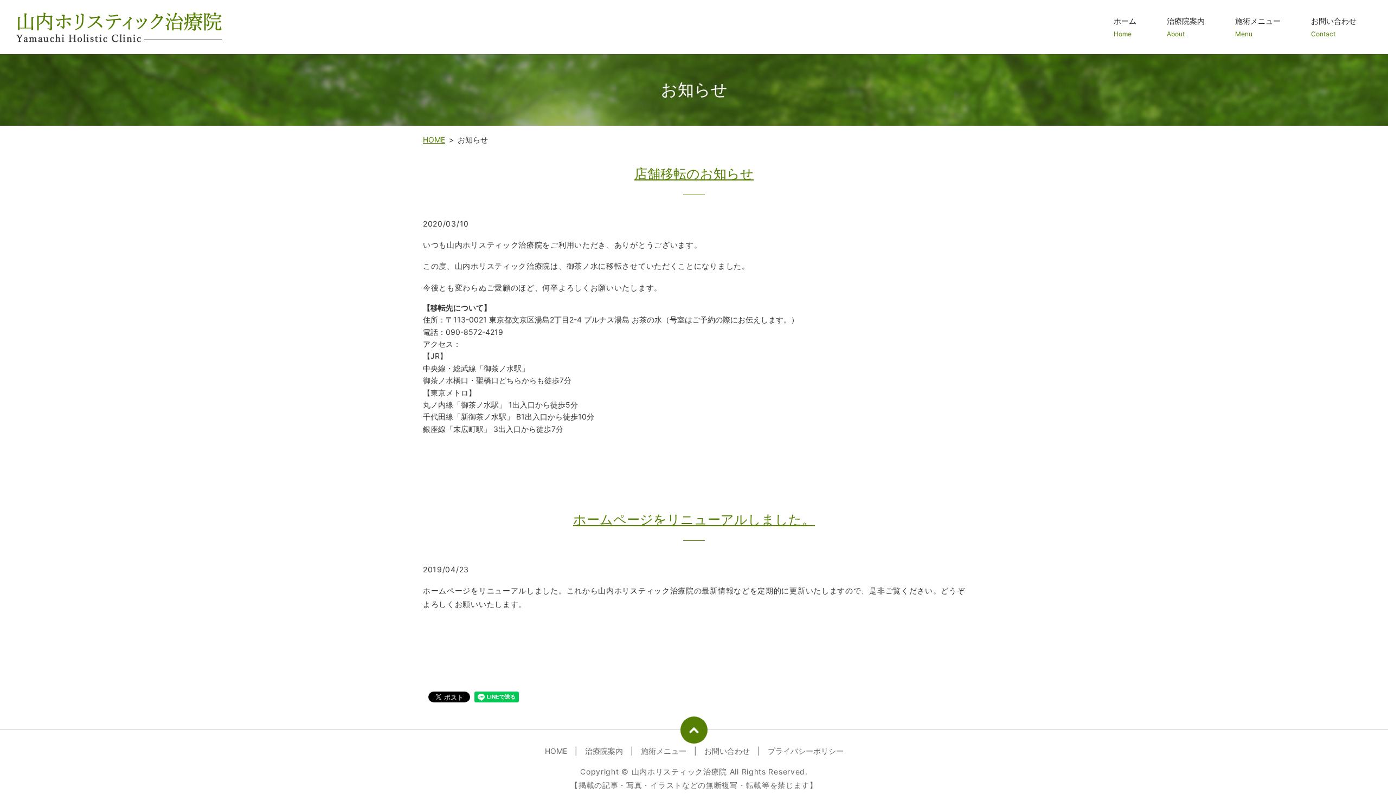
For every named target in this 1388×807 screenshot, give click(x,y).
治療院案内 (1186, 27)
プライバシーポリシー (806, 751)
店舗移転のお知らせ (694, 174)
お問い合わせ (1334, 27)
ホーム (1125, 27)
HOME (434, 139)
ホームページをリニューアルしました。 (694, 520)
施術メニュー (1258, 27)
